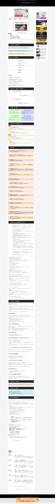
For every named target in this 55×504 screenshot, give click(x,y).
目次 (20, 41)
